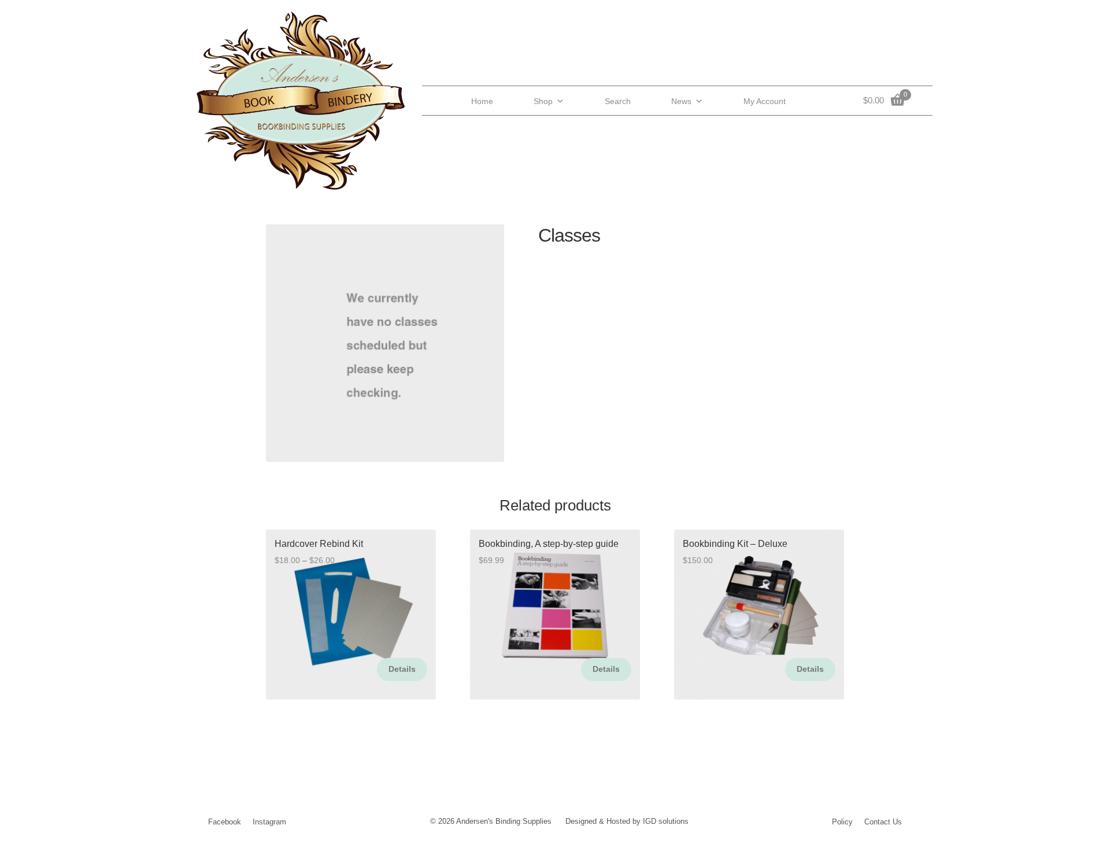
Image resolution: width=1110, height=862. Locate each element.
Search (618, 101)
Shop (543, 101)
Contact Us (883, 821)
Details (402, 669)
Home (482, 101)
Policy (842, 821)
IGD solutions (666, 821)
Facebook (224, 821)
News (681, 101)
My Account (764, 101)
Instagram (269, 821)
